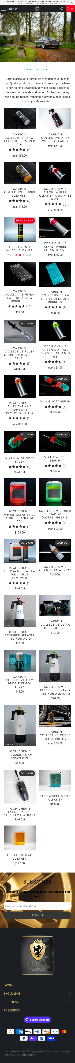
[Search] (62, 8)
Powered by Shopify (25, 1055)
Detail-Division (18, 1051)
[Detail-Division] (37, 8)
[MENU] (2, 8)
